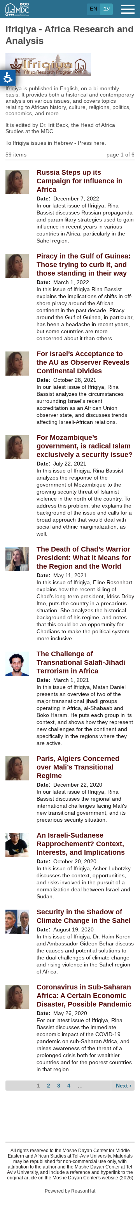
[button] (8, 78)
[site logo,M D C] (17, 12)
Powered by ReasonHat (70, 1191)
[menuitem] (39, 1085)
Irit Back (58, 125)
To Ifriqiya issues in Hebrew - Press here (55, 143)
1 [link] (38, 1085)
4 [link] (68, 1085)
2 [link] (48, 1085)
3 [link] (58, 1085)
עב (106, 8)
